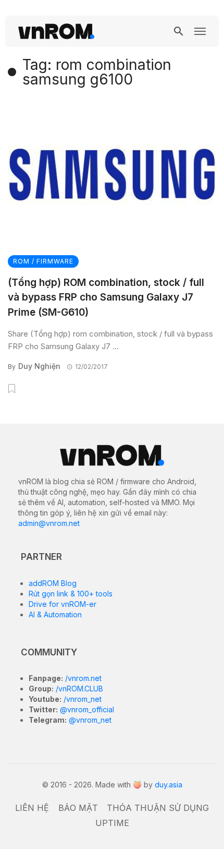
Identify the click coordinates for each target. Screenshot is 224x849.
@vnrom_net (89, 719)
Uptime (112, 823)
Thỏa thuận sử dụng (158, 808)
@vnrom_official (86, 709)
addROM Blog (53, 583)
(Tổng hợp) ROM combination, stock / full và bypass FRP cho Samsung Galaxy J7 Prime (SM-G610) (106, 297)
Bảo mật (78, 808)
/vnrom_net (81, 699)
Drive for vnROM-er (62, 604)
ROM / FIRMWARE (43, 261)
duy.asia (168, 784)
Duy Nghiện (39, 366)
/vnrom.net (82, 678)
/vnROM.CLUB (78, 688)
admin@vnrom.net (49, 523)
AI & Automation (55, 614)
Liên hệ (32, 808)
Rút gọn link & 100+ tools (71, 593)
